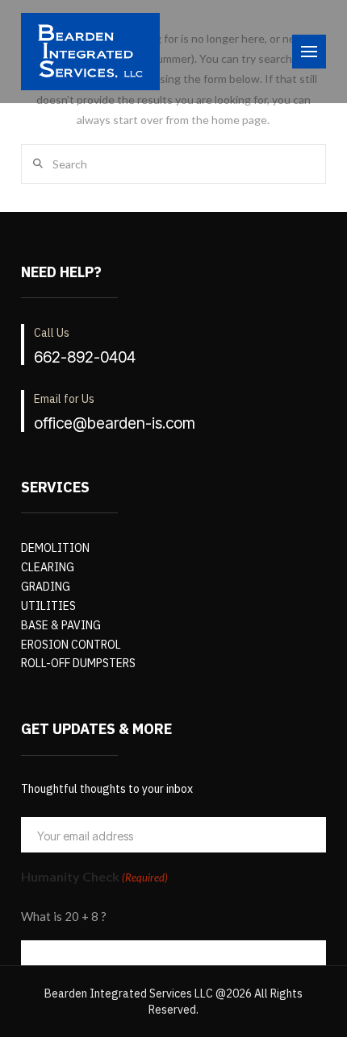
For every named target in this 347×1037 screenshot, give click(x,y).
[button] (309, 51)
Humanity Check (94, 876)
